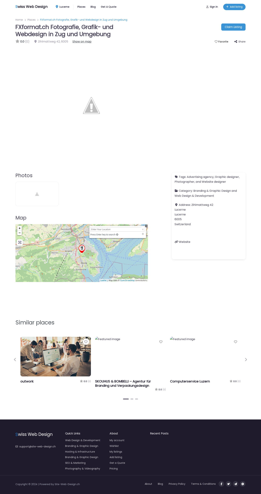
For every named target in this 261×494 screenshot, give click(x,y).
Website (184, 242)
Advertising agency (200, 177)
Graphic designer (227, 177)
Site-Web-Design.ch (67, 484)
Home (19, 20)
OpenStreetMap (127, 280)
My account (117, 440)
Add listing (236, 7)
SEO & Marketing (75, 463)
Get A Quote (108, 7)
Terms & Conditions (203, 484)
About (148, 484)
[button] (15, 360)
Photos (23, 175)
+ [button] (20, 228)
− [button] (20, 233)
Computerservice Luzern (190, 381)
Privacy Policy (177, 484)
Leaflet (103, 280)
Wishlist (114, 446)
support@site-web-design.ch (37, 446)
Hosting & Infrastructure (80, 451)
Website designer (214, 182)
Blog (93, 7)
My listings (116, 451)
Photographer (184, 182)
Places (81, 7)
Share (242, 41)
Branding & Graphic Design (212, 191)
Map (20, 217)
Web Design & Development (194, 196)
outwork (27, 381)
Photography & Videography (82, 468)
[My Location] (117, 234)
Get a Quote (117, 463)
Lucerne (64, 7)
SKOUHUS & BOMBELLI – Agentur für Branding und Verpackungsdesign (123, 383)
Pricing (114, 468)
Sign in (214, 7)
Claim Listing (233, 27)
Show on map (81, 41)
